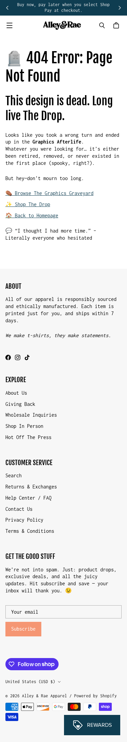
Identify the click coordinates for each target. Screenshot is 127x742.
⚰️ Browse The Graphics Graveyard (49, 193)
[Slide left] (7, 8)
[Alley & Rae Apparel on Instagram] (17, 357)
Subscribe (23, 629)
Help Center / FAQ (28, 498)
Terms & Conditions (29, 531)
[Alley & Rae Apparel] (62, 25)
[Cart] (117, 25)
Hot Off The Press (28, 437)
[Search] (101, 25)
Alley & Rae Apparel (44, 696)
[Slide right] (119, 8)
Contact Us (19, 509)
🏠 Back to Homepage (31, 215)
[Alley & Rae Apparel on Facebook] (8, 357)
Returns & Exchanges (31, 486)
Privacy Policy (24, 520)
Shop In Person (24, 426)
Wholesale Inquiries (31, 415)
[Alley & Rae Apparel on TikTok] (27, 357)
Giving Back (20, 404)
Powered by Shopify (95, 696)
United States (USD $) (30, 681)
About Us (16, 393)
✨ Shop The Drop (27, 204)
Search (13, 475)
